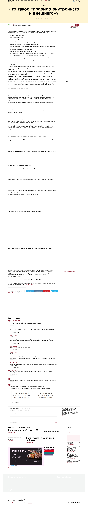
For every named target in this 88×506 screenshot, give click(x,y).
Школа (35, 0)
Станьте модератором (69, 415)
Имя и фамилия (14, 408)
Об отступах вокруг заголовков (68, 269)
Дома (29, 0)
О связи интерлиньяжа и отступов (69, 271)
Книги (32, 0)
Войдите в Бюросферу (74, 26)
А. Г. (14, 24)
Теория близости (73, 81)
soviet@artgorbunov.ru (12, 502)
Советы (45, 0)
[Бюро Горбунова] (11, 1)
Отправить (13, 422)
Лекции (41, 0)
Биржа (25, 0)
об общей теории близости (70, 83)
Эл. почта (12, 410)
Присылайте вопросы (30, 284)
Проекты (21, 0)
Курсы (38, 0)
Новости (17, 0)
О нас (49, 0)
